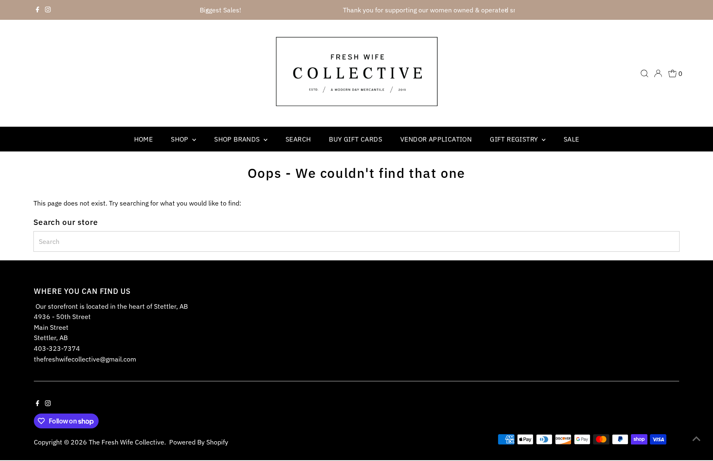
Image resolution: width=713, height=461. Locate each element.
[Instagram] (48, 10)
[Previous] (207, 10)
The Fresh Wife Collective (126, 442)
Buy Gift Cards (355, 139)
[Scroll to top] (696, 438)
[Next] (505, 10)
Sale (571, 139)
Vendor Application (436, 139)
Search (298, 139)
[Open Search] (644, 73)
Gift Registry (515, 139)
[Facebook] (37, 10)
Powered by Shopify (198, 442)
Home (143, 139)
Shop (180, 139)
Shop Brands (238, 139)
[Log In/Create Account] (658, 73)
